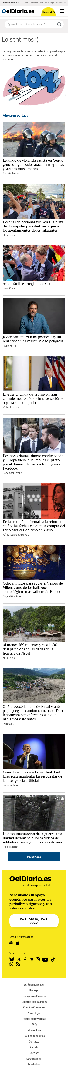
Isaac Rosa (9, 288)
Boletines (34, 1053)
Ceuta (26, 3)
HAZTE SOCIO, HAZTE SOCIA (34, 921)
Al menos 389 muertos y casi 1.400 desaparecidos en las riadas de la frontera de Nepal (30, 649)
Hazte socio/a (48, 12)
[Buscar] (59, 24)
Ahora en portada (15, 115)
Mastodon (34, 1064)
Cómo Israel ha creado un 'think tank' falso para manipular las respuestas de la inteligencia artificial (32, 776)
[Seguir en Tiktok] (53, 959)
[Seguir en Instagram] (38, 959)
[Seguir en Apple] (17, 943)
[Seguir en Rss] (18, 964)
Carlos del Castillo (12, 473)
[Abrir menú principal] (62, 11)
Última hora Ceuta (36, 3)
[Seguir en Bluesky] (11, 959)
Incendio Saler (61, 3)
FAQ (34, 1024)
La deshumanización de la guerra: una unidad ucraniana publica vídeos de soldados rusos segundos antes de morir (34, 837)
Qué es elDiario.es (34, 984)
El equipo (34, 990)
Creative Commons (34, 1007)
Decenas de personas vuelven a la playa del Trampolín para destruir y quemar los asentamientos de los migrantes (33, 226)
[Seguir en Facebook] (25, 959)
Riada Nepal (49, 3)
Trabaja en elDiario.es (34, 996)
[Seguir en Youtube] (45, 959)
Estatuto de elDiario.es (34, 1001)
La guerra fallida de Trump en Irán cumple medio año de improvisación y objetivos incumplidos (33, 398)
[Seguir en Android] (11, 943)
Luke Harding (10, 846)
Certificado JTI (34, 1058)
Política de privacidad (34, 1018)
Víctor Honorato (12, 407)
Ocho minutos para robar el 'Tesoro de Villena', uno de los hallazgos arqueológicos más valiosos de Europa (33, 587)
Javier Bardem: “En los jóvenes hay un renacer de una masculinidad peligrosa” (34, 339)
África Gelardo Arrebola (16, 534)
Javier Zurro (9, 345)
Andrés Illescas (11, 173)
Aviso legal (34, 1013)
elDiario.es (9, 235)
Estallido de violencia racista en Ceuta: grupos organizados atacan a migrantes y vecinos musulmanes (33, 164)
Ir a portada (34, 856)
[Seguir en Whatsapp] (11, 964)
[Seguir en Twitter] (19, 959)
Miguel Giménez (12, 596)
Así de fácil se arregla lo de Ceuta (28, 283)
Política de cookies (34, 1035)
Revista (34, 1047)
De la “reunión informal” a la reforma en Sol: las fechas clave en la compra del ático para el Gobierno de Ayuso (34, 525)
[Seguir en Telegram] (31, 959)
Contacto (34, 1041)
